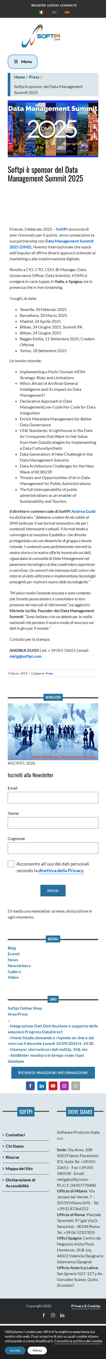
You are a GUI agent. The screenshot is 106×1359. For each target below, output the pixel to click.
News (13, 959)
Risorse (12, 1157)
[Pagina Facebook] (30, 1085)
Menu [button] (26, 61)
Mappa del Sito (19, 1168)
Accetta (15, 1350)
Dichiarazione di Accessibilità (20, 1182)
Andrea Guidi (83, 511)
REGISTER (38, 5)
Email (12, 787)
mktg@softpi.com (25, 656)
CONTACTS (68, 5)
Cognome (16, 838)
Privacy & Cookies (85, 1306)
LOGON (53, 5)
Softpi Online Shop (25, 1008)
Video (13, 977)
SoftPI (62, 229)
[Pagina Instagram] (64, 1085)
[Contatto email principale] (75, 1085)
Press (34, 76)
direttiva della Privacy (61, 870)
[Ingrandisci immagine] (53, 128)
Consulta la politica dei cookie (78, 1341)
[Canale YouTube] (53, 1085)
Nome (13, 813)
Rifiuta (37, 1350)
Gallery (14, 971)
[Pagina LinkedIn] (41, 1085)
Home (19, 76)
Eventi (14, 953)
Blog (12, 947)
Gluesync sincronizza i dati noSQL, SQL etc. (49, 1049)
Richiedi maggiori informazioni (53, 1072)
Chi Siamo (15, 1146)
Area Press (18, 1013)
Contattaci (15, 1134)
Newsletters (19, 965)
